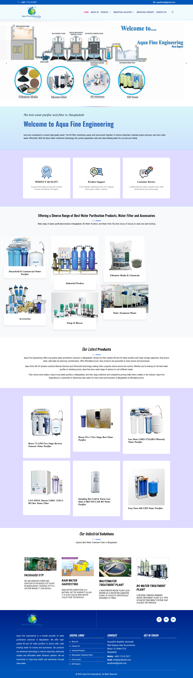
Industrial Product (145, 12)
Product (104, 12)
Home (86, 12)
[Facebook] (159, 619)
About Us (95, 12)
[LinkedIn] (173, 619)
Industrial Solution (122, 12)
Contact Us (161, 12)
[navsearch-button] (173, 12)
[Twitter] (166, 619)
